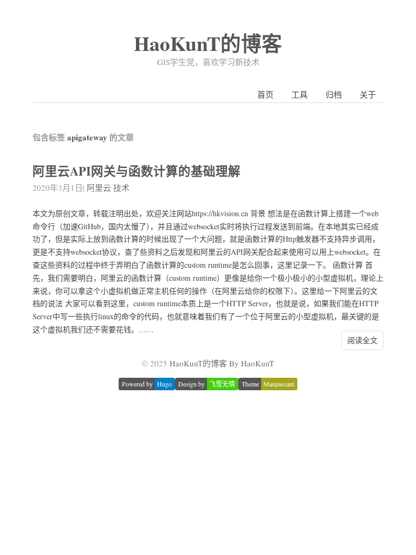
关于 (368, 94)
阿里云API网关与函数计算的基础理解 (136, 171)
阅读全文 (362, 340)
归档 (334, 94)
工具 (299, 94)
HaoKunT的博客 (208, 43)
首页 (265, 94)
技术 (121, 187)
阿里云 (99, 187)
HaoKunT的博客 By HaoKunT (222, 363)
